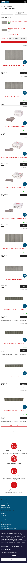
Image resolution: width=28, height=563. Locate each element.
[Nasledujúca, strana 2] (14, 429)
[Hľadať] (18, 1)
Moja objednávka (4, 502)
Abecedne (23, 38)
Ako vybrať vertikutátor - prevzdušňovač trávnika (10, 528)
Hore (14, 435)
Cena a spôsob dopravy (5, 507)
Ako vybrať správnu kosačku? (6, 524)
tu (16, 552)
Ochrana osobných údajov (6, 503)
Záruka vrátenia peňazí (5, 517)
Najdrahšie (17, 38)
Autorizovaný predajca (5, 519)
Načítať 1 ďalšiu (14, 425)
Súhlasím (13, 560)
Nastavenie (13, 555)
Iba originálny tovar (4, 515)
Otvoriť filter (14, 42)
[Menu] (25, 1)
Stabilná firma (3, 513)
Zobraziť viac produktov (13, 34)
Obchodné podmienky (5, 505)
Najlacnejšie (11, 38)
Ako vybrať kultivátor (5, 526)
